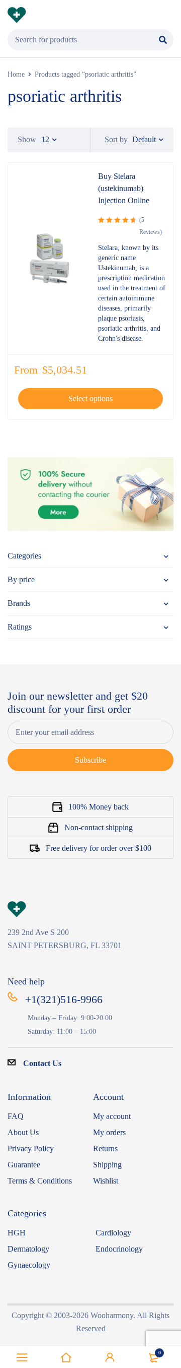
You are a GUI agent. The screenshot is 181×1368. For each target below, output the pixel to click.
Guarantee (24, 1164)
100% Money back (98, 806)
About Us (23, 1132)
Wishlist (105, 1180)
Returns (105, 1148)
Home (16, 74)
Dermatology (28, 1249)
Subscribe (90, 760)
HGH (17, 1232)
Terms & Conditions (40, 1180)
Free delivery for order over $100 (98, 848)
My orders (109, 1132)
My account (112, 1116)
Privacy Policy (31, 1148)
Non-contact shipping (98, 827)
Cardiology (113, 1232)
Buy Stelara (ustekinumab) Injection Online (123, 188)
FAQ (16, 1116)
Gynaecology (29, 1265)
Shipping (107, 1164)
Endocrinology (119, 1249)
